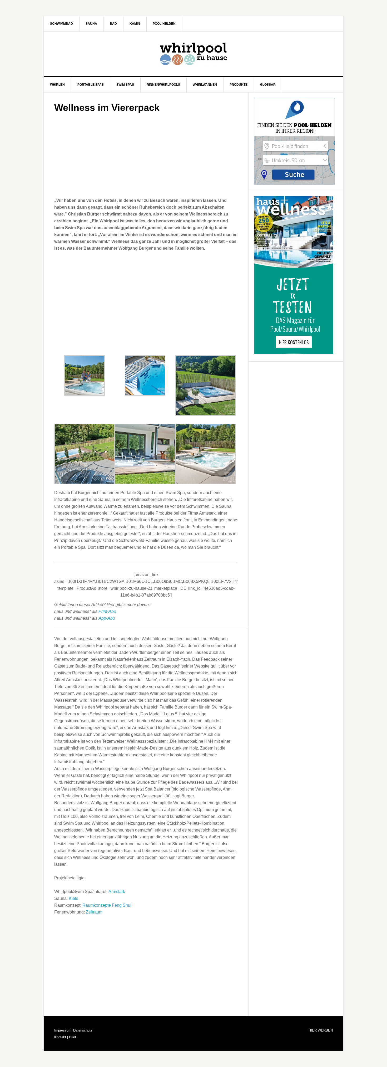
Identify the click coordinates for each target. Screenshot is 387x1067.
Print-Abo (107, 611)
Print (72, 1037)
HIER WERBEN (321, 1030)
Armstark (116, 891)
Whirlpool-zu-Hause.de (193, 54)
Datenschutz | (83, 1030)
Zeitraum (94, 912)
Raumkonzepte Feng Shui (106, 905)
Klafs (73, 898)
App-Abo (106, 618)
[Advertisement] (146, 153)
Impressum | (63, 1030)
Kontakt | (61, 1037)
